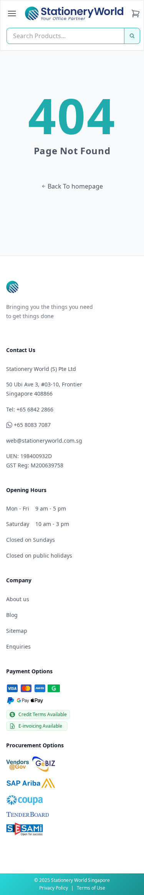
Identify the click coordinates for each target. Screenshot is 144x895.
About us (17, 599)
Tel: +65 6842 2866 (29, 409)
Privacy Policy (53, 888)
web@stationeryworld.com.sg (44, 440)
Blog (12, 615)
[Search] (132, 36)
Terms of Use (91, 888)
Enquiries (18, 646)
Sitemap (16, 630)
